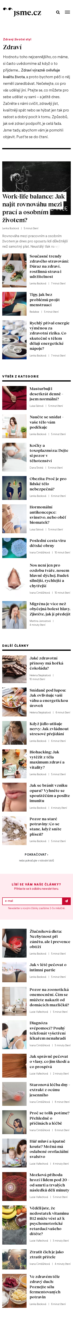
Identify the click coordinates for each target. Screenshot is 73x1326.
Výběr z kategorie (20, 376)
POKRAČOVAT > (36, 854)
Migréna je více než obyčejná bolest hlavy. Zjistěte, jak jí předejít (50, 608)
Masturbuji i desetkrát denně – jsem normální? (46, 393)
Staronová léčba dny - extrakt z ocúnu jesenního (50, 1089)
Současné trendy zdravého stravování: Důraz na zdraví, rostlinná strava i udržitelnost (49, 266)
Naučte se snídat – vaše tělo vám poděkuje (47, 421)
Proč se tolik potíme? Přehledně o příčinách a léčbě (50, 1117)
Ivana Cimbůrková (40, 553)
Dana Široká (36, 468)
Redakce (34, 312)
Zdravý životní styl (17, 39)
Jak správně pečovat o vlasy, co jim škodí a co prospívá (50, 1061)
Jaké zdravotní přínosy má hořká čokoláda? (46, 663)
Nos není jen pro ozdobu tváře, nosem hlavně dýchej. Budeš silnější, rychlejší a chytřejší (49, 575)
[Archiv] (58, 12)
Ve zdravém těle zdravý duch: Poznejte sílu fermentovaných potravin (45, 1286)
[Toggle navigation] (67, 12)
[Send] (66, 901)
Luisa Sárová (36, 406)
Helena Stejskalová (40, 675)
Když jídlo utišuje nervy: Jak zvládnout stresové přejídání (49, 728)
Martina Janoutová (40, 621)
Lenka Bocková (10, 228)
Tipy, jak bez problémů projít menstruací (45, 299)
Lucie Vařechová (39, 1012)
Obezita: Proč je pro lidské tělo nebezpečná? (48, 483)
